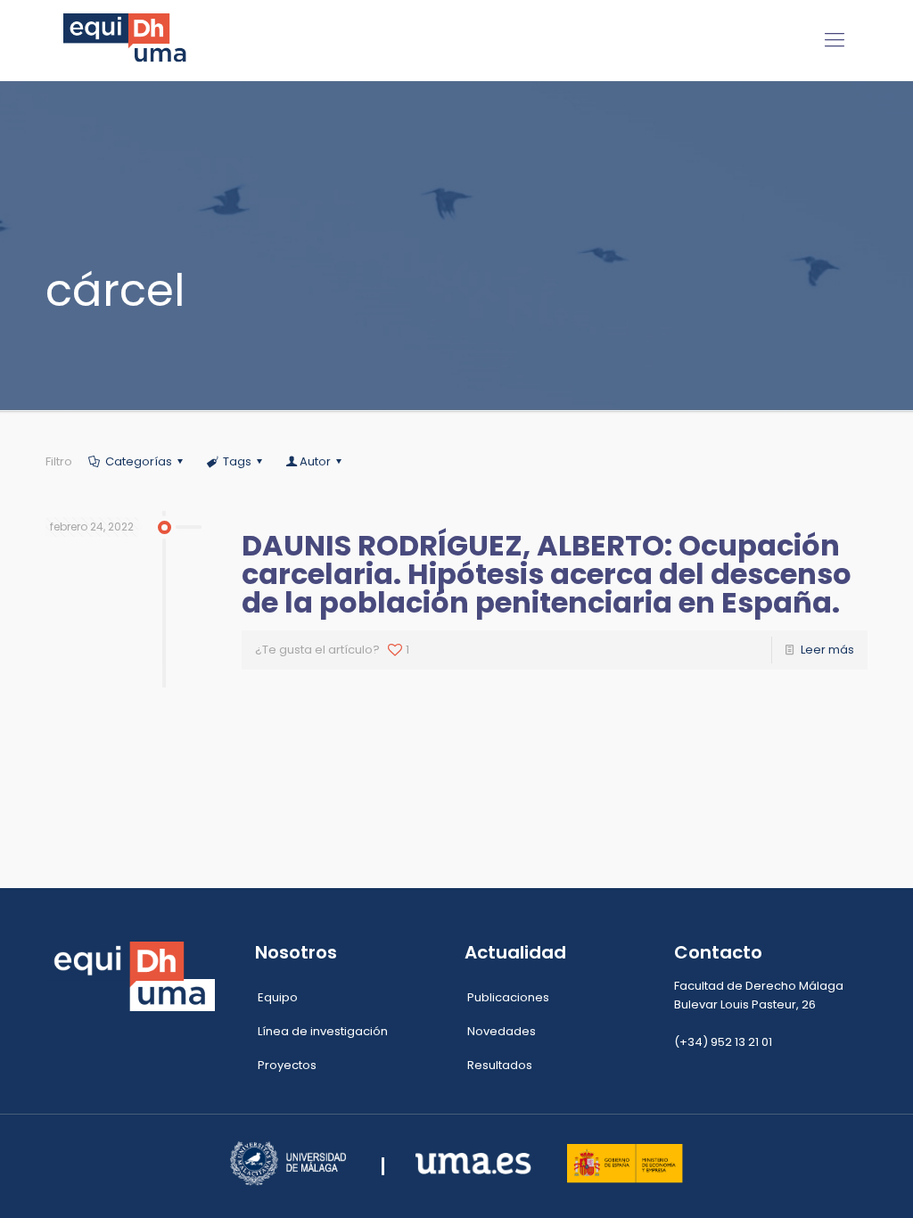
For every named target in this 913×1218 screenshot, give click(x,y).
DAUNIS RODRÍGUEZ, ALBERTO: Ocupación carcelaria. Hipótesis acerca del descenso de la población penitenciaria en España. (546, 573)
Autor (315, 461)
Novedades (501, 1031)
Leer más (827, 649)
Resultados (499, 1065)
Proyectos (287, 1065)
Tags (237, 461)
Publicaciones (508, 997)
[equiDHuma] (128, 40)
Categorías (138, 461)
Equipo (278, 997)
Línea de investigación (323, 1031)
